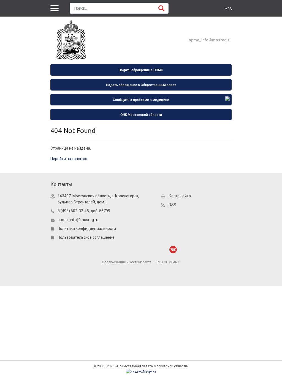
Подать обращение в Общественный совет (141, 85)
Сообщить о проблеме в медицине (141, 100)
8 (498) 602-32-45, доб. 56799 (84, 211)
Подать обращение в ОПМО (141, 70)
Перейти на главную (68, 158)
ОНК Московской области (141, 115)
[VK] (173, 249)
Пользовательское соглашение (86, 237)
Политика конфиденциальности (87, 228)
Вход (228, 8)
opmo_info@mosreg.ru (210, 40)
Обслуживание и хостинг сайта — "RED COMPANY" (141, 262)
